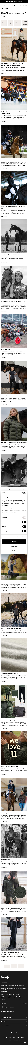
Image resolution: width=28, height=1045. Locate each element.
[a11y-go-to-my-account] (20, 5)
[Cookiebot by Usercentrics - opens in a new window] (20, 493)
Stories (3, 22)
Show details (20, 537)
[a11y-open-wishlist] (23, 5)
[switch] (24, 522)
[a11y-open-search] (4, 5)
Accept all (14, 541)
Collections (17, 22)
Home (2, 8)
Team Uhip (10, 22)
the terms (12, 1007)
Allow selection (14, 546)
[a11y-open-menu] (2, 5)
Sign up (25, 1003)
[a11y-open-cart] (25, 5)
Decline (14, 551)
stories (6, 8)
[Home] (14, 5)
